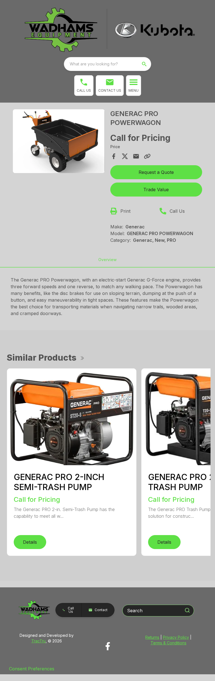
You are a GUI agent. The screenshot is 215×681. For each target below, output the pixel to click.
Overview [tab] (107, 259)
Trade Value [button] (156, 189)
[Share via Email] (136, 156)
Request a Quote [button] (156, 172)
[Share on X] (124, 156)
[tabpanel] (59, 142)
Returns (152, 637)
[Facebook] (108, 646)
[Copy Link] (147, 156)
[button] (84, 85)
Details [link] (30, 542)
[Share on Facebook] (113, 156)
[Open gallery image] (59, 141)
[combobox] (107, 64)
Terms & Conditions (168, 642)
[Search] (187, 610)
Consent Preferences (31, 668)
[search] (145, 64)
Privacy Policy (176, 637)
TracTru (38, 641)
